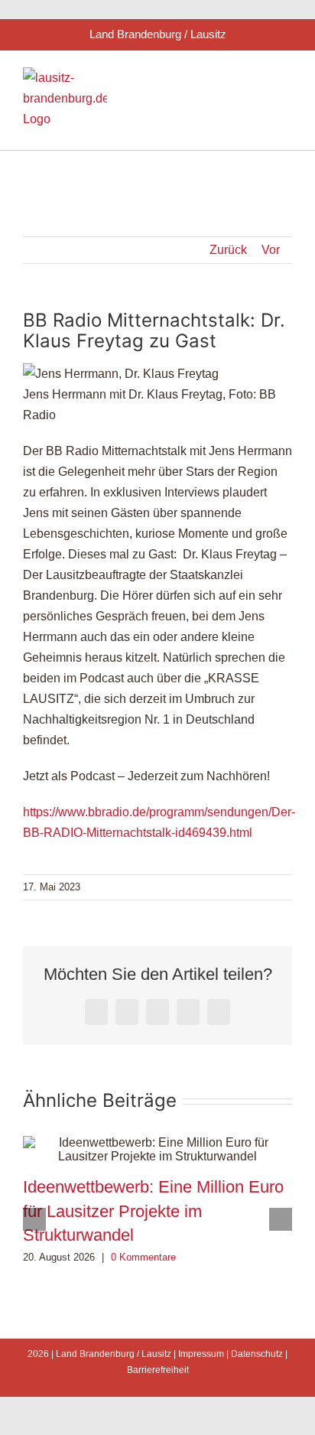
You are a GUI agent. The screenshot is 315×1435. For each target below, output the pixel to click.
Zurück (228, 249)
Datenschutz (257, 1354)
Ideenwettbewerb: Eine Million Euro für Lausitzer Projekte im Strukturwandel (153, 1211)
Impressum (201, 1354)
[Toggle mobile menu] (286, 79)
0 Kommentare (143, 1257)
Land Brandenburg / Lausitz (113, 1354)
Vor (270, 249)
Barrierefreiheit (158, 1370)
